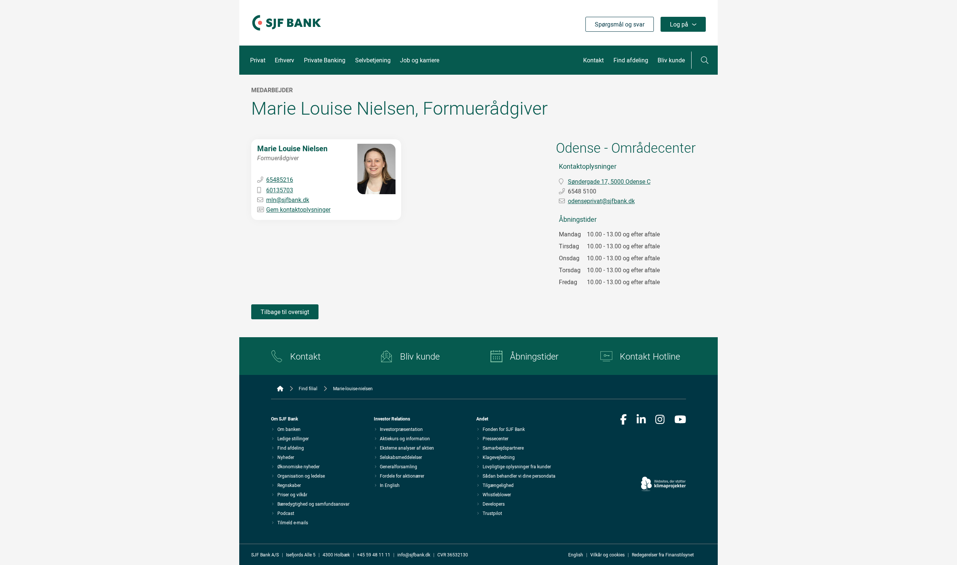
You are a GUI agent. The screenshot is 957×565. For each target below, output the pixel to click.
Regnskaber (289, 485)
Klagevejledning (499, 457)
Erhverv (284, 60)
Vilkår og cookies (607, 555)
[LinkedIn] (641, 420)
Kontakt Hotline (650, 356)
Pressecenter (495, 438)
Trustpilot (492, 513)
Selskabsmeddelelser (401, 457)
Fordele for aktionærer (402, 476)
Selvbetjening (373, 60)
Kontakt (593, 60)
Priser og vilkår (292, 494)
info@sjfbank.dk (413, 555)
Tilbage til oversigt (285, 312)
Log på (679, 24)
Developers (494, 504)
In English (390, 485)
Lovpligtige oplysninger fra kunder (517, 466)
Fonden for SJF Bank (504, 429)
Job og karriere (419, 60)
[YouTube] (680, 420)
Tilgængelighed (498, 485)
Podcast (285, 513)
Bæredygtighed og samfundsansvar (313, 504)
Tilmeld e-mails (292, 522)
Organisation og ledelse (301, 476)
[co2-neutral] (663, 463)
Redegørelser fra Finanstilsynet (663, 555)
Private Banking (324, 60)
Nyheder (285, 457)
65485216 (279, 180)
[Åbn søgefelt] (704, 60)
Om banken (289, 429)
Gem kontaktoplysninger (298, 209)
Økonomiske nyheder (298, 466)
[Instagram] (660, 420)
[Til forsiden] (286, 31)
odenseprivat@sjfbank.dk (601, 201)
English (575, 555)
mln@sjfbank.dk (287, 200)
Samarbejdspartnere (503, 448)
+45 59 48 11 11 (373, 555)
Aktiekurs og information (405, 438)
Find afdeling (630, 60)
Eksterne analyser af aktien (407, 448)
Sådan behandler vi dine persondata (519, 476)
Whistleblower (497, 494)
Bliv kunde (671, 60)
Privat (257, 60)
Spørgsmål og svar (619, 24)
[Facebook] (623, 420)
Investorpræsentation (401, 429)
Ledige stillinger (293, 438)
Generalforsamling (398, 466)
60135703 (279, 190)
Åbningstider (534, 356)
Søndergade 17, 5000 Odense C (609, 181)
